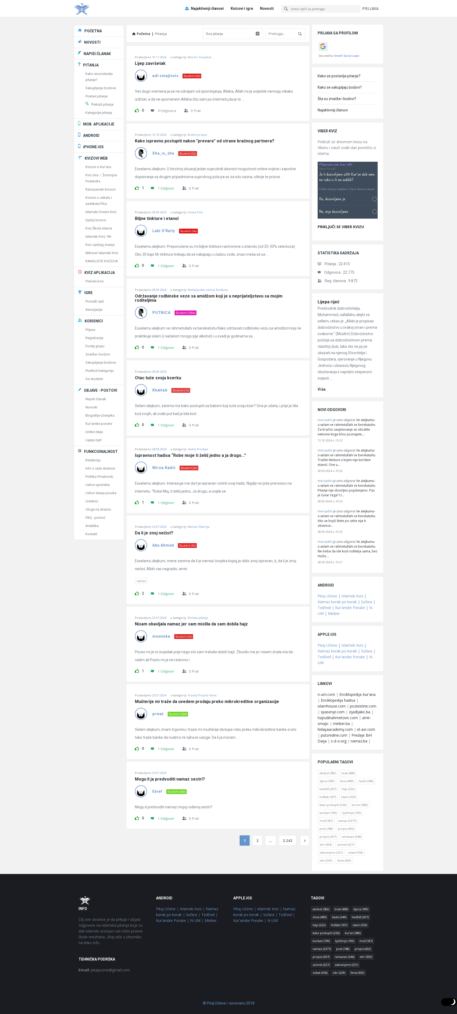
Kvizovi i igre (242, 8)
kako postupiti (332, 805)
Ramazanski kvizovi (100, 189)
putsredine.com (334, 735)
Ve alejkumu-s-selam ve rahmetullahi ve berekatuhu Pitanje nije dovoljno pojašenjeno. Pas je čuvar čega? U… (346, 488)
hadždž (327, 789)
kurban (328, 813)
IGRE (88, 293)
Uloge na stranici (98, 509)
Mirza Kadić (164, 468)
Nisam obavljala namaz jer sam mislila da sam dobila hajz (191, 624)
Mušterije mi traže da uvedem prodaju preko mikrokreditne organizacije (207, 702)
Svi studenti (94, 379)
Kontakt (91, 534)
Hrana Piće (195, 212)
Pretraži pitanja (102, 104)
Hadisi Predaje (198, 449)
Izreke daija (94, 432)
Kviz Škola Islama (98, 228)
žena (344, 860)
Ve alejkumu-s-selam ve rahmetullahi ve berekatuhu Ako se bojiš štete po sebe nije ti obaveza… (346, 518)
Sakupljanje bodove (100, 88)
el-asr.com (366, 729)
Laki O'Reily (163, 231)
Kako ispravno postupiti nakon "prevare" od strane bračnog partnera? (204, 141)
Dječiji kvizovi (95, 220)
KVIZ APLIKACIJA (99, 273)
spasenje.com (333, 711)
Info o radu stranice (100, 468)
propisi (327, 837)
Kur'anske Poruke (350, 607)
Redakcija (92, 460)
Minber (334, 613)
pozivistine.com (363, 706)
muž (326, 821)
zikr (325, 860)
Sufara (366, 601)
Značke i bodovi (97, 354)
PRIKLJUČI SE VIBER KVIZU (341, 226)
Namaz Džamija (198, 527)
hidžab (327, 797)
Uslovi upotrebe (97, 485)
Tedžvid (324, 607)
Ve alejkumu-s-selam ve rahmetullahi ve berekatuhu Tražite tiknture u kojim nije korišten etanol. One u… (346, 457)
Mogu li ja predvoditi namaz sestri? (170, 779)
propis (346, 829)
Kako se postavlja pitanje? (339, 76)
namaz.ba (359, 740)
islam (348, 797)
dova (347, 781)
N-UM (195, 920)
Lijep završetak (150, 63)
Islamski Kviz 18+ (98, 236)
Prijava (90, 330)
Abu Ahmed (163, 545)
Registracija (94, 338)
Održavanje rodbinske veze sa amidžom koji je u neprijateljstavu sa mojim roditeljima (209, 298)
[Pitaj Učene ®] (100, 8)
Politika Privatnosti (99, 477)
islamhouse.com (332, 706)
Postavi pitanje (96, 96)
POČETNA (93, 31)
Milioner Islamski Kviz (101, 253)
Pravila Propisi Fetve (202, 695)
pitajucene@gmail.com (104, 969)
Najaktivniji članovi (207, 8)
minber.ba (341, 723)
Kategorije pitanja (98, 113)
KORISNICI (94, 321)
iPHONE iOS (93, 147)
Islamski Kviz (352, 595)
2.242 (287, 840)
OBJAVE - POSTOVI (100, 390)
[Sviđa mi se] (137, 110)
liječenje (351, 813)
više (322, 389)
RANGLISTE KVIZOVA (101, 261)
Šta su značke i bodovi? (337, 99)
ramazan (351, 837)
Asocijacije (93, 310)
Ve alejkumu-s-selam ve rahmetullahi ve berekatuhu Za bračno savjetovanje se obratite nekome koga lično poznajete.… (346, 427)
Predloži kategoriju (99, 371)
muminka (161, 636)
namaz (141, 581)
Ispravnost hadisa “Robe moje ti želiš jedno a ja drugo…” (190, 455)
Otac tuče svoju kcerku (158, 378)
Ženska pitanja (198, 618)
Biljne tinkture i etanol (157, 219)
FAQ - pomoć (95, 518)
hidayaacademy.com (335, 729)
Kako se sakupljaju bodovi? (340, 87)
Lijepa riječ (328, 301)
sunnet (345, 844)
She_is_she (163, 153)
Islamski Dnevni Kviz (100, 212)
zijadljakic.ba (359, 711)
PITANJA (91, 65)
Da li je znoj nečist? (154, 533)
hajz (348, 789)
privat (158, 714)
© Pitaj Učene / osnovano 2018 (228, 1003)
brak (348, 773)
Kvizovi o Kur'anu (98, 167)
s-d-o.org (338, 740)
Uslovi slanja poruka (100, 493)
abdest (327, 773)
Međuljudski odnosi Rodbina (208, 290)
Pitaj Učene (327, 595)
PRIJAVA (370, 9)
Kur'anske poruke (98, 424)
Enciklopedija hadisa (338, 700)
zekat (355, 852)
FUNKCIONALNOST (101, 451)
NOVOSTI (92, 42)
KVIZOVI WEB (96, 158)
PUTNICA (161, 312)
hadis (366, 781)
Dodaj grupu (94, 346)
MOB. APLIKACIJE (98, 124)
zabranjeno (331, 852)
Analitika (92, 526)
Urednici (91, 501)
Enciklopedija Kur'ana (357, 694)
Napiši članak (95, 399)
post (326, 829)
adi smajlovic (165, 76)
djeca (326, 781)
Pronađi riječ (94, 301)
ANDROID (91, 135)
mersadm (325, 420)
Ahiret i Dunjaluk (199, 57)
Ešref (157, 791)
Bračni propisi (197, 135)
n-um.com (326, 694)
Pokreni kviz (94, 281)
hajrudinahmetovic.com (338, 717)
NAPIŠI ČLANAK (97, 54)
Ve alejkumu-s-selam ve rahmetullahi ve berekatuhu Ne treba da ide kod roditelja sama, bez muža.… (347, 548)
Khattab (159, 390)
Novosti (267, 8)
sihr (325, 844)
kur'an (360, 805)
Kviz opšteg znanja (100, 245)
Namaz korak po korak (337, 601)
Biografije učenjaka (100, 415)
